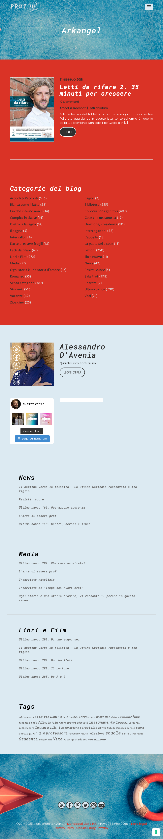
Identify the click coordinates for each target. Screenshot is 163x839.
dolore (115, 717)
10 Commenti (69, 102)
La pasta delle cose (98, 244)
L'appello (91, 237)
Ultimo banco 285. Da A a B (42, 677)
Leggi (68, 132)
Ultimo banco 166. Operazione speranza (52, 507)
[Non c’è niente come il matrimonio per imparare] (18, 419)
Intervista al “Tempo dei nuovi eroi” (51, 588)
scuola (113, 733)
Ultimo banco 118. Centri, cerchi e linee (54, 524)
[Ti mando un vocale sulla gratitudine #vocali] (46, 419)
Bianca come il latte (24, 205)
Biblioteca (91, 205)
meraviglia (89, 728)
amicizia (42, 717)
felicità (44, 722)
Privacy (103, 828)
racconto (74, 733)
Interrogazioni (95, 231)
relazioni (96, 733)
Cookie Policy (86, 828)
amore (56, 716)
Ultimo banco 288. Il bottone (44, 668)
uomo (50, 739)
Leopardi (134, 722)
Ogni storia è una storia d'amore (35, 270)
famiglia (24, 722)
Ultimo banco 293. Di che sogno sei (49, 639)
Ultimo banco (94, 289)
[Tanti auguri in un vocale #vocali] (32, 419)
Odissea (121, 727)
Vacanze (16, 296)
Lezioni (89, 250)
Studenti (16, 289)
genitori (71, 722)
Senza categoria (22, 283)
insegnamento (102, 722)
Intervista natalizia (37, 580)
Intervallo (17, 237)
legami (122, 722)
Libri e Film (18, 257)
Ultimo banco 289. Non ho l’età (46, 660)
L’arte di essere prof (37, 516)
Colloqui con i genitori (101, 211)
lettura (42, 727)
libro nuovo (93, 257)
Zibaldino (17, 302)
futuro (62, 722)
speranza (138, 733)
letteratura (26, 727)
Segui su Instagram (34, 439)
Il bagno (16, 231)
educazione (130, 716)
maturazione (70, 728)
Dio (107, 717)
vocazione (97, 739)
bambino (68, 717)
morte (102, 728)
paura (140, 728)
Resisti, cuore (94, 270)
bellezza (80, 717)
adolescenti (26, 717)
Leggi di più (72, 372)
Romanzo (17, 276)
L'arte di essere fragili (26, 244)
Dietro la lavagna (23, 224)
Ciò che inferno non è (26, 211)
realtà (84, 733)
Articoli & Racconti (73, 108)
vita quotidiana (75, 739)
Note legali (139, 824)
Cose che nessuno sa (100, 218)
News (88, 263)
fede (34, 722)
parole (131, 727)
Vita (58, 739)
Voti (87, 296)
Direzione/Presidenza (100, 224)
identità (82, 722)
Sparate (90, 283)
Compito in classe (23, 218)
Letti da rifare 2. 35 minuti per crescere (99, 90)
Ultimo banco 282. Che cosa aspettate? (52, 563)
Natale (111, 727)
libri (55, 727)
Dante (100, 717)
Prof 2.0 (24, 7)
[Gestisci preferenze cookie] (156, 832)
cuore (91, 717)
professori (57, 733)
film (54, 722)
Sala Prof (91, 276)
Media (14, 263)
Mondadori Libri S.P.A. (82, 824)
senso (127, 733)
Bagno (89, 198)
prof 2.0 (37, 733)
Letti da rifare (98, 108)
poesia (23, 733)
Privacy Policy (64, 828)
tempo (43, 739)
